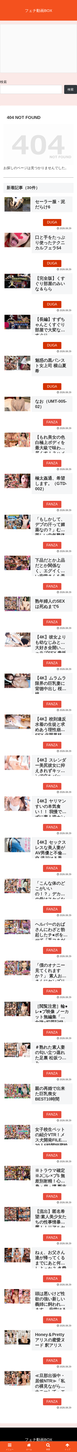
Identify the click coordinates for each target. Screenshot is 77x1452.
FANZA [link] (52, 422)
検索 (3, 82)
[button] (69, 875)
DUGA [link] (52, 222)
